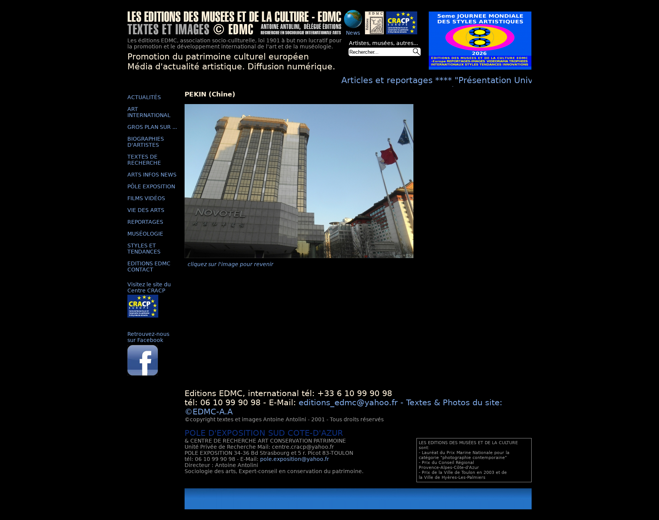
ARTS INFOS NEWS (152, 175)
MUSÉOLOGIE (145, 234)
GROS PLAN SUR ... (152, 127)
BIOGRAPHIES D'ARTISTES (145, 142)
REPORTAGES (145, 222)
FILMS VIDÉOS (146, 198)
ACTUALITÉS (144, 97)
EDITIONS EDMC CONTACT (148, 266)
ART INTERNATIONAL (148, 112)
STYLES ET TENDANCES (144, 248)
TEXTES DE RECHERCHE (144, 160)
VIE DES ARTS (145, 210)
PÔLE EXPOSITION (151, 186)
